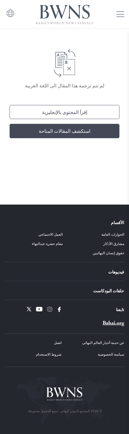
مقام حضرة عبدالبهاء (47, 243)
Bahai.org (113, 323)
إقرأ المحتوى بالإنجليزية (64, 112)
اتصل (58, 342)
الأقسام (117, 222)
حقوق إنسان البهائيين (108, 252)
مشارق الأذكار (113, 243)
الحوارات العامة (112, 234)
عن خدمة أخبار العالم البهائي (103, 342)
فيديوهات (116, 272)
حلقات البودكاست (108, 290)
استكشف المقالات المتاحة (64, 131)
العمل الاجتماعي (50, 234)
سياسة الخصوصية (111, 354)
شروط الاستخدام (49, 354)
